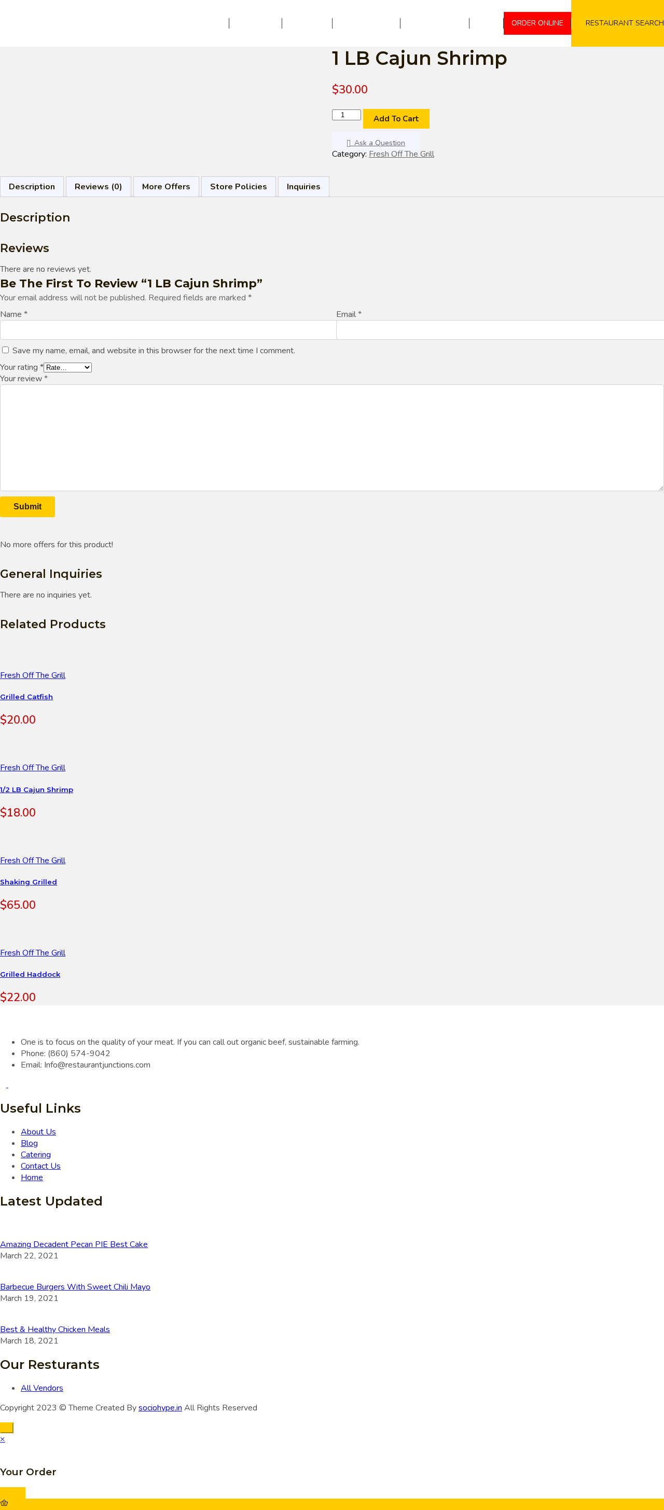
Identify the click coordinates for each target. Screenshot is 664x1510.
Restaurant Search (625, 23)
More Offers (166, 186)
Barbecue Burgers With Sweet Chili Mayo (75, 1287)
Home (211, 23)
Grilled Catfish (26, 696)
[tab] (32, 186)
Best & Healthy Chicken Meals (55, 1329)
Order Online (537, 23)
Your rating (22, 367)
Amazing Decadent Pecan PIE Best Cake (74, 1244)
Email (349, 314)
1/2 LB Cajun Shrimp (36, 789)
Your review (24, 378)
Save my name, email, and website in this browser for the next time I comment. (153, 350)
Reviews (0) (98, 186)
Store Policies (238, 186)
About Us (255, 23)
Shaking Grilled (28, 882)
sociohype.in (160, 1408)
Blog (486, 23)
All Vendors (42, 1388)
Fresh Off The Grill (401, 154)
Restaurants (366, 23)
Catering (307, 23)
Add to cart (396, 119)
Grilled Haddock (30, 974)
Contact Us (439, 23)
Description (32, 186)
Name (13, 314)
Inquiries (304, 186)
